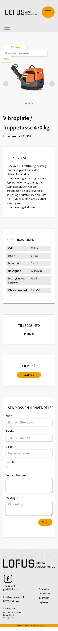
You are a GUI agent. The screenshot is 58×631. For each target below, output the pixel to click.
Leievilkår (44, 597)
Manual (29, 333)
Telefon (10, 431)
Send (45, 522)
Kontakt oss (43, 593)
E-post (9, 447)
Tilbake (15, 47)
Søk (6, 59)
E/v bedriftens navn (17, 475)
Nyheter (44, 602)
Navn (9, 415)
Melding (11, 498)
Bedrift (10, 462)
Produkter (44, 589)
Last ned (29, 374)
